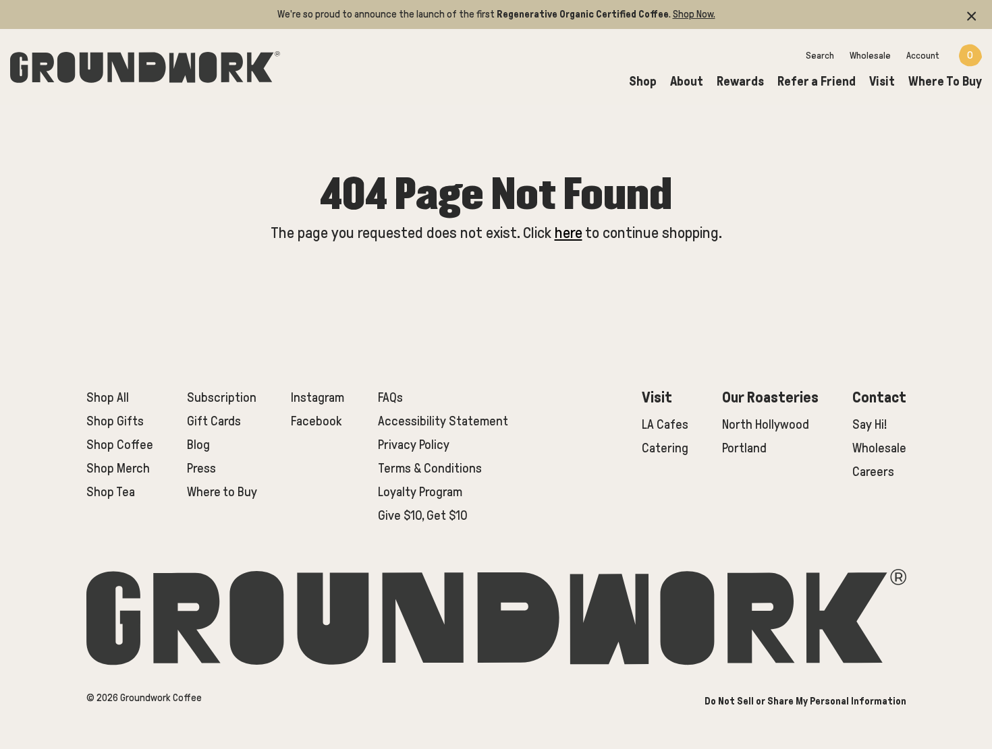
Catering (665, 448)
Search (820, 56)
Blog (198, 445)
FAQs (390, 397)
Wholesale (870, 56)
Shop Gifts (115, 421)
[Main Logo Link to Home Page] (145, 64)
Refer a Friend (816, 81)
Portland (744, 448)
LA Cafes (665, 424)
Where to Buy (222, 492)
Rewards (740, 81)
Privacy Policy (413, 445)
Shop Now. (694, 14)
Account (922, 56)
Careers (873, 472)
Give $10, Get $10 (423, 515)
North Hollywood (765, 424)
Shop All (107, 397)
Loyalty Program (420, 492)
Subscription (221, 397)
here (568, 232)
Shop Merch (118, 468)
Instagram (317, 397)
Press (201, 468)
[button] (972, 14)
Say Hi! (869, 424)
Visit (882, 81)
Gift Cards (214, 421)
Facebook (316, 421)
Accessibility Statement (443, 421)
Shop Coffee (119, 445)
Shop (643, 81)
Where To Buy (945, 81)
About (686, 81)
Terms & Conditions (430, 468)
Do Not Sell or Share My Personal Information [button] (805, 701)
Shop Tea (110, 492)
